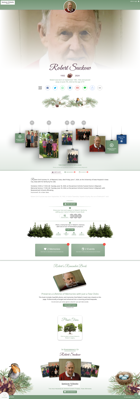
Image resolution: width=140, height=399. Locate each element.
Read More (70, 200)
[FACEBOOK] (47, 87)
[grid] (70, 144)
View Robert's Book (70, 305)
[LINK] (99, 87)
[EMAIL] (77, 87)
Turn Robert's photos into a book (70, 165)
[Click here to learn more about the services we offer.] (70, 385)
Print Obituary (71, 204)
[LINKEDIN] (70, 87)
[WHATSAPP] (62, 87)
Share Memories (71, 392)
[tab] (56, 172)
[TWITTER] (55, 87)
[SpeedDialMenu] (136, 395)
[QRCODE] (40, 87)
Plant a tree (70, 229)
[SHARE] (92, 87)
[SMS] (84, 87)
